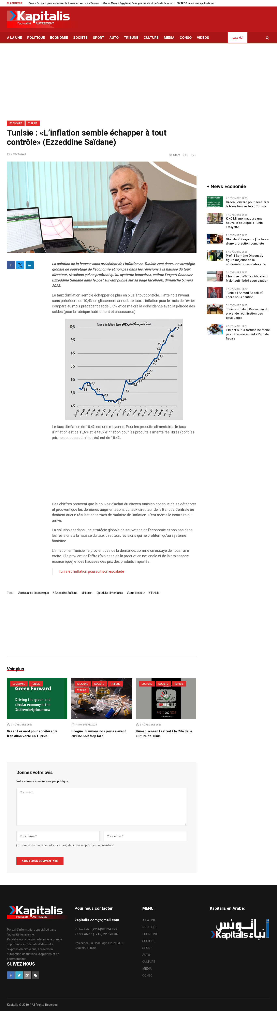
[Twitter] (20, 265)
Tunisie (32, 123)
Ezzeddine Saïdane (66, 593)
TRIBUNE (115, 684)
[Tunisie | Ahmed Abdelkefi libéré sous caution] (215, 292)
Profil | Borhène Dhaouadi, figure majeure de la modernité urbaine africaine (247, 260)
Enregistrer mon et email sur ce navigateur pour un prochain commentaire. (67, 845)
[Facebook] (11, 265)
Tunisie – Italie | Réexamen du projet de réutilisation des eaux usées (247, 313)
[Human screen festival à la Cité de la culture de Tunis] (166, 698)
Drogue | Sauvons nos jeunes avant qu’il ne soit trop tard (98, 734)
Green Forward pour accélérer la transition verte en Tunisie (45, 3)
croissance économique (34, 593)
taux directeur (137, 593)
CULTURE (147, 684)
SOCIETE (99, 684)
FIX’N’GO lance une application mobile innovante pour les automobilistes (201, 3)
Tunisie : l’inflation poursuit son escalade (91, 571)
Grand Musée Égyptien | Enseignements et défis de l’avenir (119, 3)
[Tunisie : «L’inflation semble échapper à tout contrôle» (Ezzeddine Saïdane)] (101, 207)
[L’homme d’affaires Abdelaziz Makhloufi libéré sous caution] (215, 276)
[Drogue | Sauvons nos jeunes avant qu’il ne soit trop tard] (101, 698)
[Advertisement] (124, 473)
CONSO (147, 975)
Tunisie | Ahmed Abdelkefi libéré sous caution (244, 295)
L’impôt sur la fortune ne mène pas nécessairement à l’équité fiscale (248, 334)
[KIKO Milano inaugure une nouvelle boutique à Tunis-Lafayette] (215, 218)
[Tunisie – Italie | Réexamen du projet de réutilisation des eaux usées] (215, 308)
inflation (87, 593)
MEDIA (147, 968)
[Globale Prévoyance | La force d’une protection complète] (215, 238)
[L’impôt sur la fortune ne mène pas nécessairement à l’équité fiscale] (215, 329)
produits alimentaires (110, 593)
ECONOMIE (16, 123)
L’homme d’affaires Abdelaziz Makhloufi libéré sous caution (247, 278)
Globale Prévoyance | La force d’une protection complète (247, 241)
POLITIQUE (149, 927)
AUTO (146, 955)
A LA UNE (82, 684)
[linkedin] (30, 265)
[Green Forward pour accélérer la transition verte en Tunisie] (37, 698)
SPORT (147, 948)
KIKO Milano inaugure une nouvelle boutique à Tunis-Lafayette (245, 223)
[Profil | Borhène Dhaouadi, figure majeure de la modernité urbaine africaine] (215, 255)
